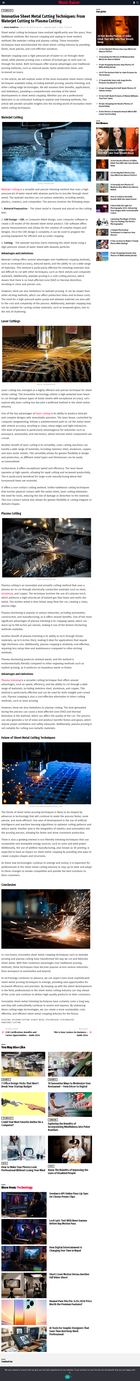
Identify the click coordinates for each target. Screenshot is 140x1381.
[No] (71, 1376)
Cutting (7, 1020)
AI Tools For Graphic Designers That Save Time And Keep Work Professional (69, 1331)
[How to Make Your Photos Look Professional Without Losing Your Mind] (23, 1148)
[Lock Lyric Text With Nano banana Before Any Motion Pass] (24, 1231)
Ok (67, 1377)
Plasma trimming (11, 680)
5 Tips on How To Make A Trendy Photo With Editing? (124, 242)
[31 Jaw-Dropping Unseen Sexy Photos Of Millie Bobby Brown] (102, 256)
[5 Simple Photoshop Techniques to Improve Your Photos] (102, 232)
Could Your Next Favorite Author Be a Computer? (22, 1123)
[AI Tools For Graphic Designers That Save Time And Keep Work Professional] (24, 1339)
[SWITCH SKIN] (134, 2)
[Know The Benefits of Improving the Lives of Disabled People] (70, 1149)
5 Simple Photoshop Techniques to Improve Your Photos (122, 232)
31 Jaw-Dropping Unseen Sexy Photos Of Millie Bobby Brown (123, 254)
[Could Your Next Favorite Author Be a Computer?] (23, 1103)
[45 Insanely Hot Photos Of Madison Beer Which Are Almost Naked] (102, 188)
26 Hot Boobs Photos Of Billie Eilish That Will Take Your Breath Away (124, 163)
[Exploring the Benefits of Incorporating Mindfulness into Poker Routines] (70, 1104)
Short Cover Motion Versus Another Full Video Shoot (69, 1276)
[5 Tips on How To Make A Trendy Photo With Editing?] (102, 244)
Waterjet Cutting (12, 1022)
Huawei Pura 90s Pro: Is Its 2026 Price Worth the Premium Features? (70, 1302)
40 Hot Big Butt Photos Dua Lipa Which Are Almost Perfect (123, 173)
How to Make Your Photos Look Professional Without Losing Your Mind (23, 1168)
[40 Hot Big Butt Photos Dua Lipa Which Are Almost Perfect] (102, 176)
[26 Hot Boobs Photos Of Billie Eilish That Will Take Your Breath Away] (117, 31)
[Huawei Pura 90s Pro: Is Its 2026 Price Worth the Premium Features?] (24, 1312)
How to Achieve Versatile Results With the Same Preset (123, 197)
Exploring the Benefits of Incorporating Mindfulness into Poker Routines (69, 1127)
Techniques (53, 1020)
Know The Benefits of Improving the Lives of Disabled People (68, 1171)
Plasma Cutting (21, 1020)
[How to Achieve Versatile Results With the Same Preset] (102, 198)
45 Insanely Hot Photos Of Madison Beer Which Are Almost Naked (116, 58)
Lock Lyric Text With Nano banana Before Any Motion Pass (68, 1222)
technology (68, 1020)
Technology (7, 1118)
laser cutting (43, 413)
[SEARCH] (137, 2)
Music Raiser (69, 2)
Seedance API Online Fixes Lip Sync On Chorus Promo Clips (68, 1195)
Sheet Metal (38, 1020)
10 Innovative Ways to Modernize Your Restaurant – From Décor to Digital (69, 1085)
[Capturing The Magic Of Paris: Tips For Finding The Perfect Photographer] (102, 222)
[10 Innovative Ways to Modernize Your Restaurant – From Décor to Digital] (70, 1064)
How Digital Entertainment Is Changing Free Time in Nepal (65, 1249)
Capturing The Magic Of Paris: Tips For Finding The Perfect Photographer (123, 221)
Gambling (53, 1120)
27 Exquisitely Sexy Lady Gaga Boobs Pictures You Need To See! (115, 81)
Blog (4, 1163)
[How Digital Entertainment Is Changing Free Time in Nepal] (24, 1258)
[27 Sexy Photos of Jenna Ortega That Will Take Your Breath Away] (117, 142)
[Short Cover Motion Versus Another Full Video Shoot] (24, 1285)
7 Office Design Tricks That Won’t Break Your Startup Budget (20, 1085)
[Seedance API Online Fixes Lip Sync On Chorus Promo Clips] (24, 1204)
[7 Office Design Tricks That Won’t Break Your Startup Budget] (23, 1064)
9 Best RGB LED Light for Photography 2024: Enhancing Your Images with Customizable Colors (124, 209)
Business (6, 1080)
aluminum (7, 593)
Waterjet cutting (10, 189)
